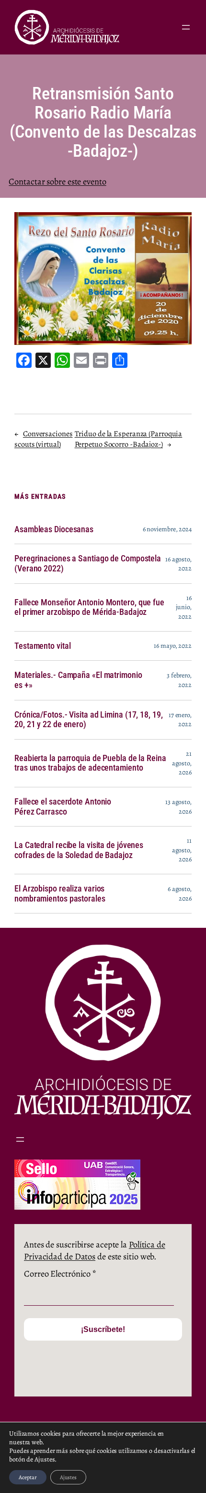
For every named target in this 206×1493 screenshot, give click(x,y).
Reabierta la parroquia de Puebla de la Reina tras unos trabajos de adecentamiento (90, 763)
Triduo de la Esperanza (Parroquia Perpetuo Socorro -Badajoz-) (129, 439)
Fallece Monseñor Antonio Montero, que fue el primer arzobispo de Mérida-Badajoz (89, 607)
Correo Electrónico (60, 1273)
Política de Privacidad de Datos (94, 1250)
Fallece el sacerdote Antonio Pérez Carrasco (62, 806)
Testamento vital (42, 646)
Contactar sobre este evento (57, 181)
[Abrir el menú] (186, 27)
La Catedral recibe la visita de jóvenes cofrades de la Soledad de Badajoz (78, 850)
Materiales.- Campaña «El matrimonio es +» (78, 680)
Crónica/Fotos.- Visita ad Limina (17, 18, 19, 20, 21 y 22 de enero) (88, 720)
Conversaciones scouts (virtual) (43, 439)
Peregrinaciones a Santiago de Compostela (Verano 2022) (87, 563)
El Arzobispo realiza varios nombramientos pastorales (59, 893)
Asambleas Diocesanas (53, 529)
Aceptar (28, 1477)
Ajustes (68, 1477)
